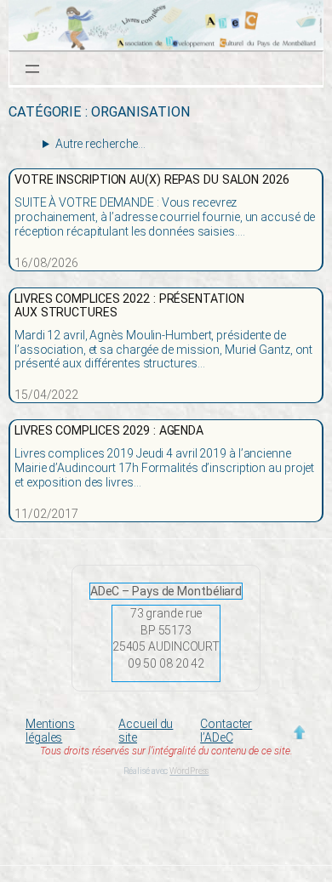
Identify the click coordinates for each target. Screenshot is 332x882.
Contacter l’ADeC (226, 731)
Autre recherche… (100, 144)
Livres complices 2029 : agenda (108, 430)
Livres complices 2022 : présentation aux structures (128, 306)
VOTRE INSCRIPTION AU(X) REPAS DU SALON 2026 (151, 180)
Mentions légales (50, 731)
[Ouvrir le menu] (32, 69)
